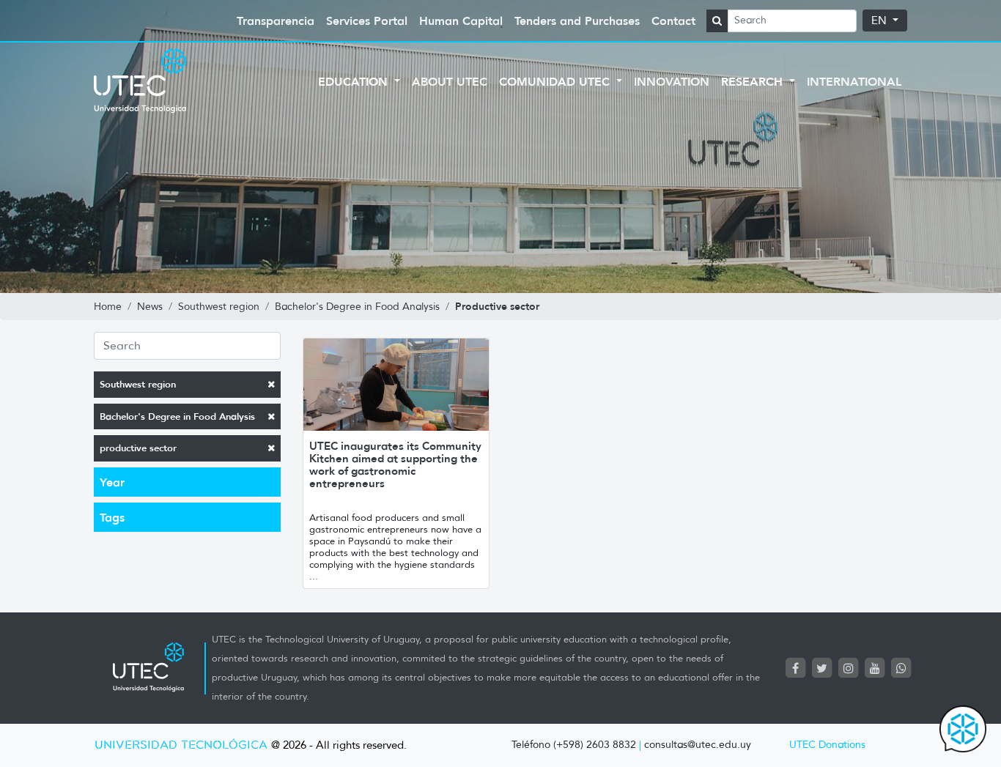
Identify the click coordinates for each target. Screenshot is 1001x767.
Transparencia (275, 20)
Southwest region (138, 384)
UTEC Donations (827, 744)
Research (753, 81)
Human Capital (461, 20)
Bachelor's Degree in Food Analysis (177, 416)
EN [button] (880, 20)
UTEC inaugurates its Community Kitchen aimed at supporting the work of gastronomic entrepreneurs (395, 464)
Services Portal (366, 20)
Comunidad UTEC (556, 81)
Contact (673, 20)
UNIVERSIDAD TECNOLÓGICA (181, 745)
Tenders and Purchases (577, 20)
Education (354, 81)
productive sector (138, 448)
